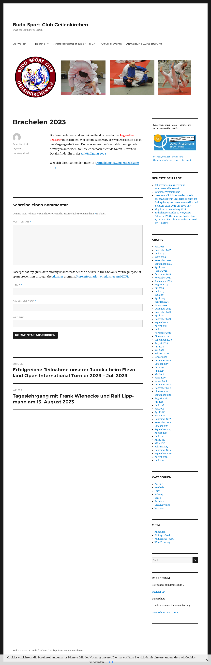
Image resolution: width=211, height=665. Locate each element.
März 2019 (160, 377)
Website (18, 317)
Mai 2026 (160, 246)
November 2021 (163, 319)
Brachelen (160, 487)
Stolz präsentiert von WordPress (67, 650)
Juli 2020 (159, 346)
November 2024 (163, 260)
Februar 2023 (161, 301)
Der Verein (20, 43)
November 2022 (163, 312)
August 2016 (161, 457)
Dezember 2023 (163, 274)
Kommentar (22, 221)
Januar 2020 (161, 357)
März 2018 (160, 415)
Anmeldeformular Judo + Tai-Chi (75, 43)
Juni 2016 (160, 460)
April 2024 (160, 267)
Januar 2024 (161, 270)
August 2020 (161, 343)
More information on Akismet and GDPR (102, 276)
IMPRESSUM (158, 591)
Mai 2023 (159, 295)
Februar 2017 (161, 446)
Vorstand (159, 508)
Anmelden (160, 532)
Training (40, 43)
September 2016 (163, 453)
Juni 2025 (160, 253)
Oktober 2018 (161, 391)
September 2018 (163, 395)
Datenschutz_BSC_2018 (165, 612)
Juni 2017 (159, 436)
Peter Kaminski (21, 144)
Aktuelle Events (111, 43)
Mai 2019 (159, 374)
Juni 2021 (159, 329)
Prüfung (159, 494)
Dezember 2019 (163, 360)
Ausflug (159, 484)
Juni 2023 (160, 291)
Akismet (57, 276)
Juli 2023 (159, 288)
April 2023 (160, 298)
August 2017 (161, 433)
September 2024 (163, 264)
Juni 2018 (159, 405)
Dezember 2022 (163, 308)
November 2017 (163, 422)
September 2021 (163, 322)
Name (17, 285)
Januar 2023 (161, 305)
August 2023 (161, 284)
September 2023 (163, 281)
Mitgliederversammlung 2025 (170, 209)
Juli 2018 (159, 401)
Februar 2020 (162, 353)
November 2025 (163, 250)
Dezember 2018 (163, 384)
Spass (158, 498)
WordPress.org (162, 542)
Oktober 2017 (161, 426)
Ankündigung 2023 (93, 153)
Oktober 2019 (162, 364)
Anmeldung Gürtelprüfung (144, 43)
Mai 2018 (159, 408)
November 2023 (163, 277)
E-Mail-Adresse (24, 301)
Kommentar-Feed (164, 538)
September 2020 (163, 339)
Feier (157, 491)
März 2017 (160, 443)
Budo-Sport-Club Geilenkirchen (50, 24)
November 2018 (163, 388)
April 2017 (160, 439)
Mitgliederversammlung (167, 192)
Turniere (159, 501)
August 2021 (161, 326)
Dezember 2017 (163, 419)
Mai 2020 (159, 350)
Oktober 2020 (162, 336)
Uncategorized (21, 153)
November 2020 (163, 333)
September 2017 (163, 429)
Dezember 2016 (163, 450)
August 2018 (161, 398)
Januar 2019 (161, 381)
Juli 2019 (159, 367)
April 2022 (160, 315)
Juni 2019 (160, 370)
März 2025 (160, 257)
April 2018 (160, 412)
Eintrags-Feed (162, 535)
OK (111, 662)
